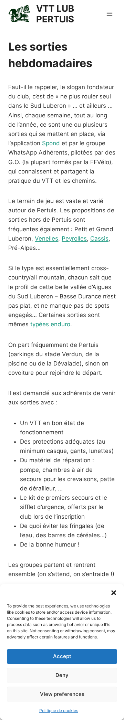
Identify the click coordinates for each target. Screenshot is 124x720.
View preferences (62, 694)
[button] (113, 592)
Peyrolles (74, 238)
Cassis (99, 238)
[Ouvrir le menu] (109, 13)
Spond (52, 143)
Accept (62, 656)
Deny (62, 675)
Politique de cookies (58, 710)
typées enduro (50, 324)
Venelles (46, 238)
